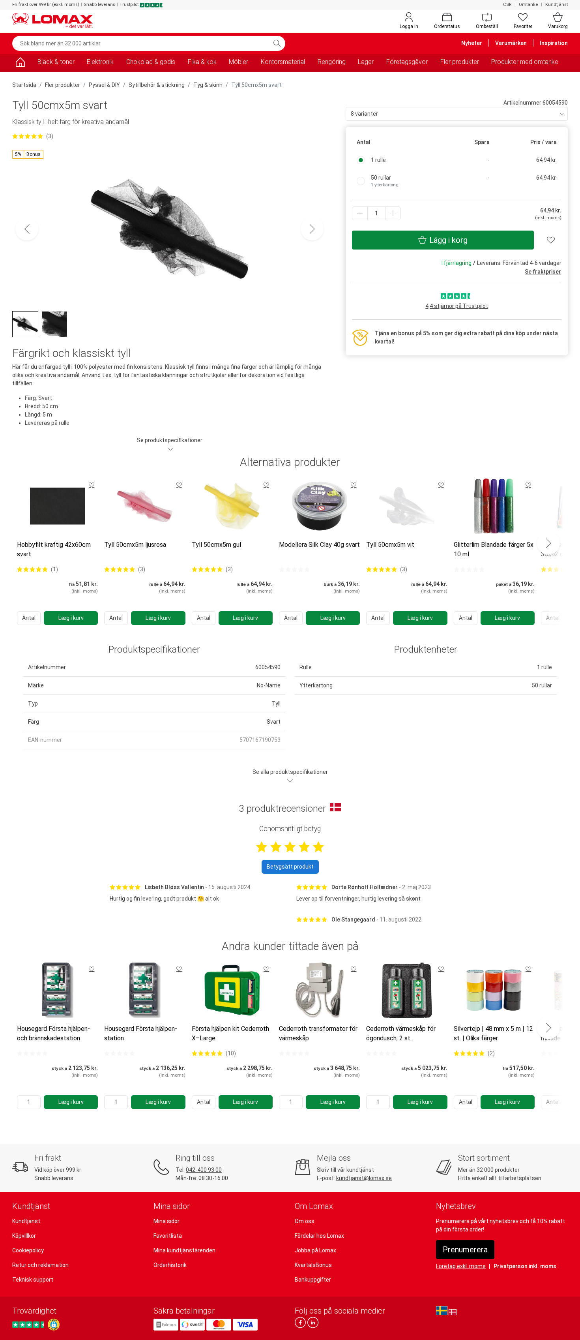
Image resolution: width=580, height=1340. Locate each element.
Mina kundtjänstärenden (184, 1250)
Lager (366, 62)
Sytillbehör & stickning (157, 85)
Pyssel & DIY (104, 85)
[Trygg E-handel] (54, 1325)
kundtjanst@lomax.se (364, 1178)
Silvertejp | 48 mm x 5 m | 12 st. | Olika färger (493, 1033)
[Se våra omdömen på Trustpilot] (29, 1324)
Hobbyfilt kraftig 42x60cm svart (54, 549)
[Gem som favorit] (91, 485)
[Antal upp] (393, 213)
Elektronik (100, 62)
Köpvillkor (24, 1236)
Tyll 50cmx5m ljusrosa (135, 544)
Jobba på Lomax (315, 1250)
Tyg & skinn (208, 85)
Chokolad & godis (150, 62)
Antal (29, 618)
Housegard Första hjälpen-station (140, 1033)
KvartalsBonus (313, 1265)
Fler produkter (459, 62)
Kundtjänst (556, 4)
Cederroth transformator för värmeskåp (318, 1033)
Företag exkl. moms (461, 1266)
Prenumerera (465, 1249)
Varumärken (511, 43)
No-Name (269, 685)
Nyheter (471, 43)
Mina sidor (166, 1221)
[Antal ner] (360, 213)
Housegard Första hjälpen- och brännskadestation (53, 1033)
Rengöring (332, 62)
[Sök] (277, 43)
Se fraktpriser (543, 271)
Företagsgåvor (407, 62)
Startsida (24, 85)
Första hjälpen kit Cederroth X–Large (230, 1033)
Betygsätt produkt (290, 866)
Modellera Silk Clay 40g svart (319, 544)
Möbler (238, 62)
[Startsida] (20, 63)
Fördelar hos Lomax (319, 1236)
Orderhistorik (170, 1265)
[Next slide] (548, 543)
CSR (507, 4)
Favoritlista (167, 1236)
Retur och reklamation (40, 1265)
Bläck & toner (56, 62)
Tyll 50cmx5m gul (216, 544)
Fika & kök (202, 62)
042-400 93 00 (204, 1170)
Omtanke (528, 4)
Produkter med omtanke (524, 62)
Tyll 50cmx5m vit (390, 544)
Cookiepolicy (28, 1250)
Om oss (304, 1221)
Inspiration (554, 43)
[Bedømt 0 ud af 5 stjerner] (294, 569)
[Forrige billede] (26, 229)
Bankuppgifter (313, 1279)
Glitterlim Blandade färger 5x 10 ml (493, 549)
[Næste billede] (312, 229)
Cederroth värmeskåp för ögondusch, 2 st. (401, 1033)
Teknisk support (32, 1279)
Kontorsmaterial (283, 62)
